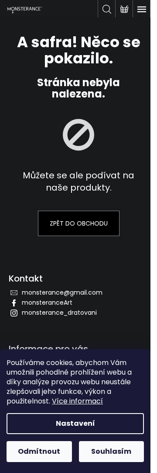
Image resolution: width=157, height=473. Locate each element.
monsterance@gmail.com (62, 292)
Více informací (77, 401)
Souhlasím (111, 451)
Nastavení (75, 423)
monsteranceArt (47, 302)
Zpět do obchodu (79, 223)
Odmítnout (39, 451)
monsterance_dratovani (59, 312)
